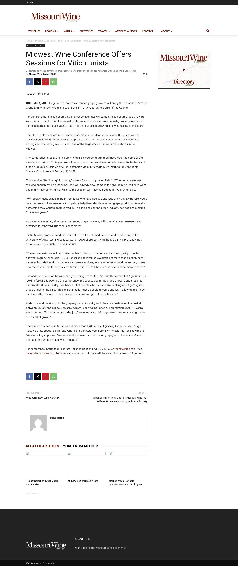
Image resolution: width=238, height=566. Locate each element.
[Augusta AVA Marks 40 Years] (87, 465)
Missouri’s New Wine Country (42, 397)
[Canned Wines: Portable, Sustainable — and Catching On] (128, 465)
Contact (29, 2)
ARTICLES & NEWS (126, 31)
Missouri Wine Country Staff (42, 74)
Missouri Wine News (45, 40)
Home (29, 40)
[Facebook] (29, 81)
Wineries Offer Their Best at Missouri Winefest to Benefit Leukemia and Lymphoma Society (120, 399)
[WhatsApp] (53, 81)
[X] (37, 81)
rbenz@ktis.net (123, 348)
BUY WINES (86, 31)
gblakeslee (57, 417)
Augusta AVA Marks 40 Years (83, 481)
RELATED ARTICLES (42, 446)
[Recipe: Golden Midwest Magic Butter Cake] (45, 465)
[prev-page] (28, 491)
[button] (208, 31)
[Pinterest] (45, 81)
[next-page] (34, 491)
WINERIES (34, 31)
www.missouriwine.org (40, 353)
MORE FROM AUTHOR (80, 446)
